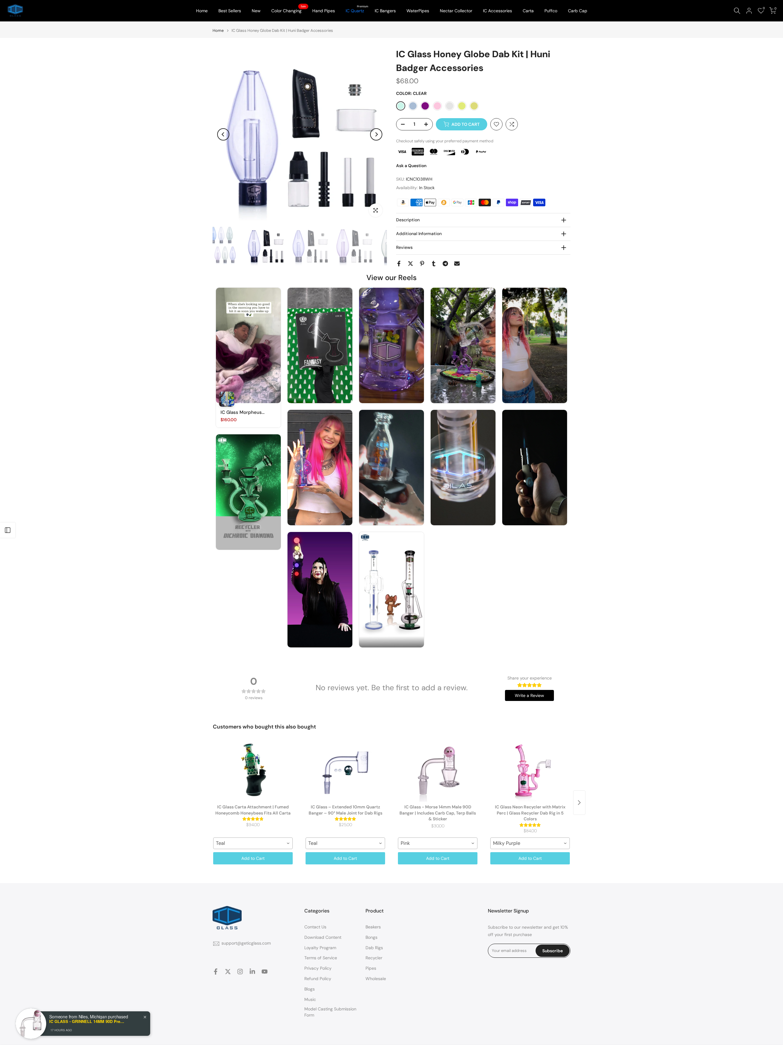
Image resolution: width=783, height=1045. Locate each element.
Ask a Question (411, 165)
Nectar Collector (456, 10)
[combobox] (253, 843)
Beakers (373, 927)
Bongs (371, 937)
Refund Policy (317, 978)
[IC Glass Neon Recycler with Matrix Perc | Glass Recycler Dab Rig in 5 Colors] (530, 771)
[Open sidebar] (7, 530)
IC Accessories (497, 10)
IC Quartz (357, 10)
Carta (528, 10)
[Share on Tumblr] (433, 263)
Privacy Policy (318, 968)
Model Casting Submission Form (330, 1012)
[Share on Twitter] (410, 263)
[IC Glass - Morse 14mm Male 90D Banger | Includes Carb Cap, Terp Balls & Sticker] (437, 771)
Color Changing (288, 10)
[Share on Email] (457, 263)
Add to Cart (253, 858)
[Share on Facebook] (399, 263)
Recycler (374, 958)
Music (310, 999)
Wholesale (376, 978)
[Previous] (223, 134)
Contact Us (315, 927)
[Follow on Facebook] (216, 971)
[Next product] (579, 802)
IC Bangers (385, 10)
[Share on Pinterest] (422, 263)
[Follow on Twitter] (228, 971)
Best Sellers (229, 10)
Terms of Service (320, 958)
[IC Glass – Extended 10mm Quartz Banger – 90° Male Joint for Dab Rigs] (345, 771)
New (256, 10)
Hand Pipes (323, 10)
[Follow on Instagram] (240, 971)
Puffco (550, 10)
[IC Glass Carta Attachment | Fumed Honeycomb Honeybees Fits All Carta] (253, 771)
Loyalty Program (320, 947)
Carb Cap (577, 10)
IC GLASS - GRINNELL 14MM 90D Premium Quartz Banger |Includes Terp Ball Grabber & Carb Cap (87, 1021)
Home (202, 10)
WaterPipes (417, 10)
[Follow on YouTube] (265, 971)
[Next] (376, 134)
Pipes (371, 968)
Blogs (309, 989)
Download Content (322, 937)
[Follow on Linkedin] (252, 971)
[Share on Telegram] (445, 263)
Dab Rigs (374, 947)
